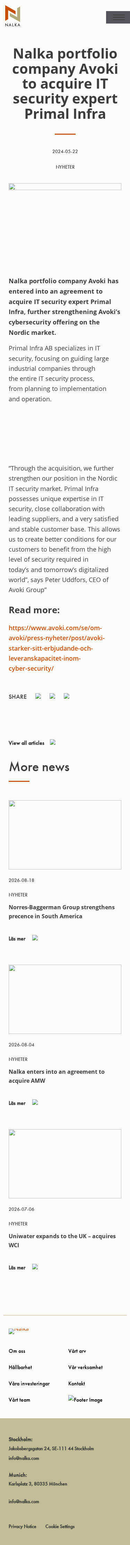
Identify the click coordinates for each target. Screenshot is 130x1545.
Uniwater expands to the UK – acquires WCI (62, 1240)
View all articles (26, 743)
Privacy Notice (22, 1526)
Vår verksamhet (85, 1367)
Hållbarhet (20, 1367)
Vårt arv (77, 1351)
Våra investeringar (29, 1383)
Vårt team (19, 1399)
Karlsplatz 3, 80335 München (38, 1484)
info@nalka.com (24, 1458)
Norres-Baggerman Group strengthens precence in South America (62, 911)
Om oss (17, 1351)
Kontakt (76, 1383)
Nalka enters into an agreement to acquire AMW (57, 1076)
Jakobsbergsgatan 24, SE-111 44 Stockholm (51, 1448)
